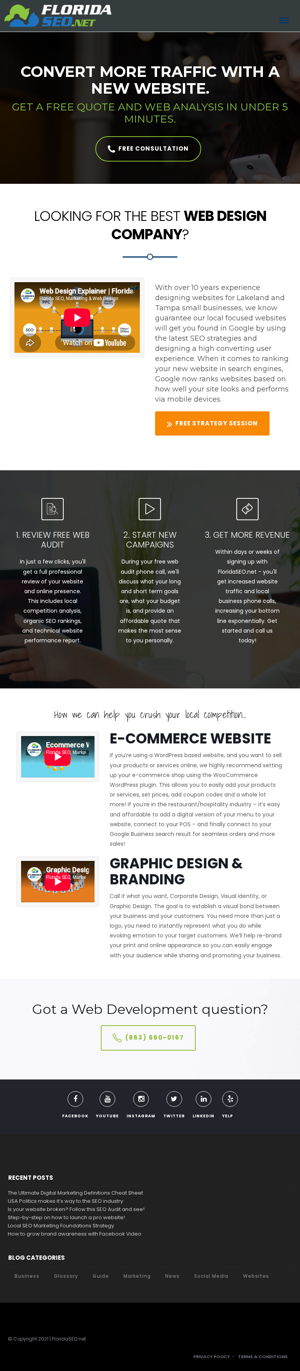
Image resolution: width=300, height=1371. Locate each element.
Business (26, 1276)
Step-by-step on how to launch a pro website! (66, 1217)
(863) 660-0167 (154, 1037)
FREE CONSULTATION (153, 148)
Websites (256, 1276)
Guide (101, 1276)
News (172, 1276)
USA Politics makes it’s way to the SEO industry (65, 1201)
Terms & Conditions (263, 1356)
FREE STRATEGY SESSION (216, 423)
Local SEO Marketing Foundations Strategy (61, 1225)
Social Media (211, 1276)
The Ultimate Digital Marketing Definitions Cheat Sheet (75, 1193)
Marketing (137, 1276)
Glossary (66, 1276)
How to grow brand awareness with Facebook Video (74, 1234)
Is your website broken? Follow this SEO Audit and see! (76, 1209)
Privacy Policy (211, 1356)
